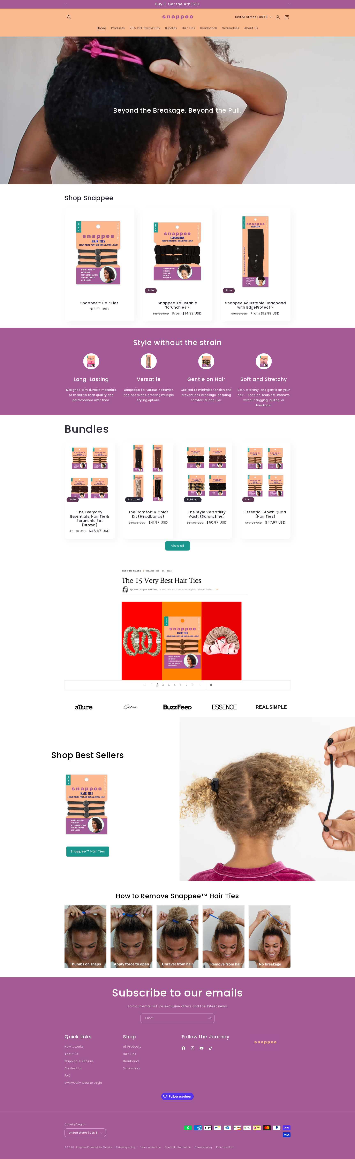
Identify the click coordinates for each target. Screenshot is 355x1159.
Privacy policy (203, 1147)
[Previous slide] (144, 685)
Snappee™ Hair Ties (99, 303)
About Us (71, 1054)
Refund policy (225, 1147)
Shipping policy (126, 1147)
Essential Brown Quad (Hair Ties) (265, 514)
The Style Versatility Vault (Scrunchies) (207, 514)
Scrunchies (131, 1068)
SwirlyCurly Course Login (83, 1083)
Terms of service (150, 1147)
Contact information (178, 1147)
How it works (74, 1047)
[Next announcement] (289, 4)
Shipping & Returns (79, 1061)
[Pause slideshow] (210, 685)
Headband (131, 1061)
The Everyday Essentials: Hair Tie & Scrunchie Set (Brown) (89, 518)
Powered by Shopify (99, 1147)
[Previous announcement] (65, 4)
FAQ (68, 1075)
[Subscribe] (209, 1018)
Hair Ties (129, 1054)
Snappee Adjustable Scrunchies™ (177, 305)
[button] (69, 17)
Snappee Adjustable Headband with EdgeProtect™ (255, 305)
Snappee (81, 1147)
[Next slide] (200, 685)
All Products (132, 1047)
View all (177, 545)
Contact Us (73, 1068)
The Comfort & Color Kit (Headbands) (148, 514)
